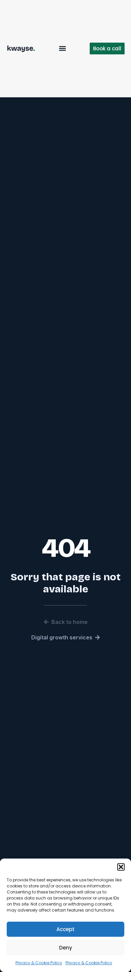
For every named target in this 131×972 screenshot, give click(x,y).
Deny (65, 947)
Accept (65, 929)
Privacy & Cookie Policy (38, 963)
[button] (121, 867)
